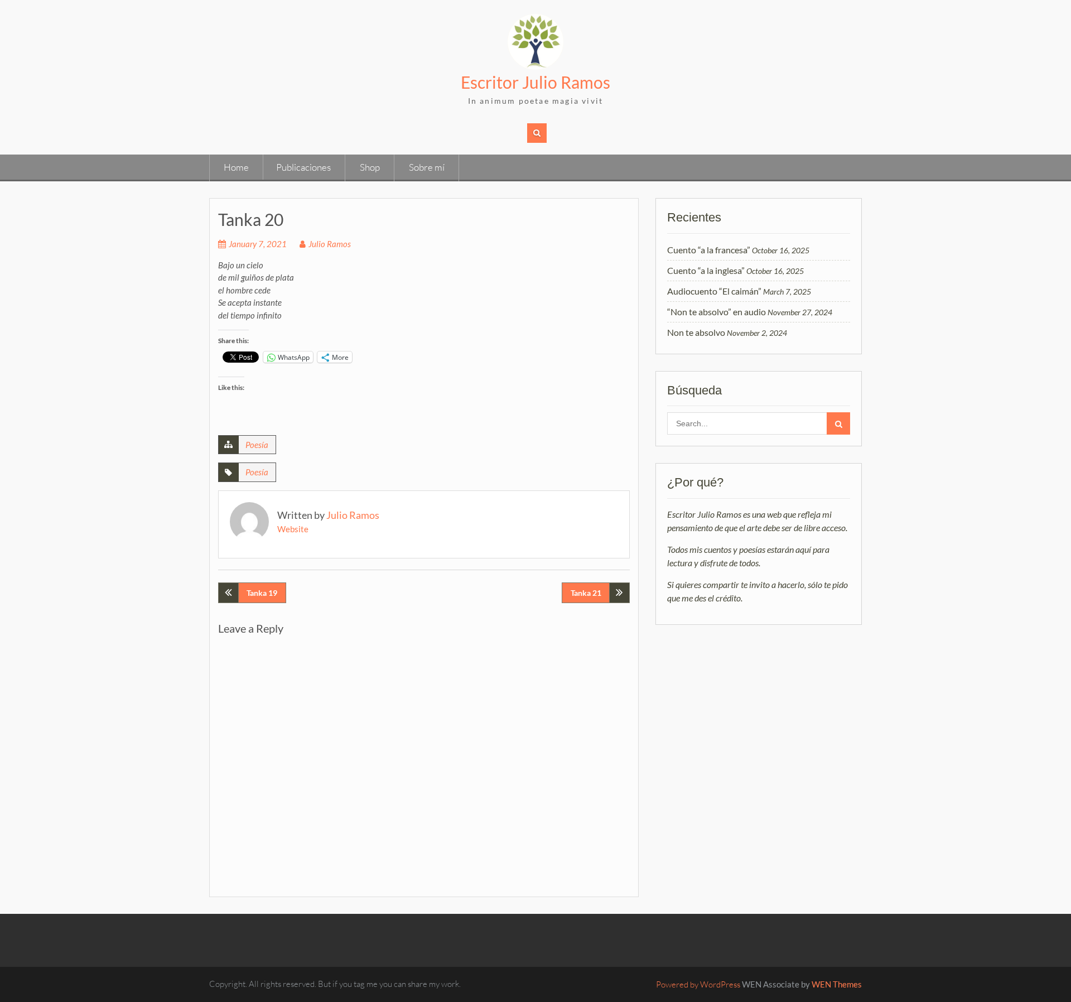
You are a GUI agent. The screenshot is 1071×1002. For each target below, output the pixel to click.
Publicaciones (303, 167)
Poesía (256, 445)
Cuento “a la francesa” (708, 249)
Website (292, 529)
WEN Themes (837, 984)
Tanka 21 (586, 593)
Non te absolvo (696, 332)
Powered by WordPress (698, 984)
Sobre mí (427, 167)
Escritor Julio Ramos (535, 82)
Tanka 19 (262, 593)
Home (236, 167)
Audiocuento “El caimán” (714, 291)
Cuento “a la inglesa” (706, 270)
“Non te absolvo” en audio (716, 311)
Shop (370, 167)
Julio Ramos (329, 244)
